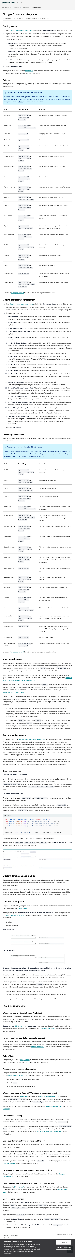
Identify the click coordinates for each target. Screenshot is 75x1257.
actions (20, 102)
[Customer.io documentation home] (9, 3)
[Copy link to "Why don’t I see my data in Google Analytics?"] (43, 1013)
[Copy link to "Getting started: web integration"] (36, 300)
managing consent (17, 293)
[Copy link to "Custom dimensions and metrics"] (37, 876)
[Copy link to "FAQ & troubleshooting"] (27, 1006)
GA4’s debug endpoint (54, 1106)
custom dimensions (37, 1047)
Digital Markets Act (25, 908)
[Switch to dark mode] (17, 2)
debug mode (25, 1060)
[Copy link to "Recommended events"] (27, 735)
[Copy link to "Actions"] (11, 80)
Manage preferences (64, 1247)
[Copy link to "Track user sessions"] (22, 771)
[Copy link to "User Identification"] (23, 659)
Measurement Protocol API (49, 1097)
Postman (6, 1109)
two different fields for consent (14, 915)
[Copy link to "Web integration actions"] (25, 434)
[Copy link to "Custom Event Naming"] (24, 1116)
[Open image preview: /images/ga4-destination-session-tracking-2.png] (37, 867)
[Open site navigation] (2, 7)
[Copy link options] (22, 18)
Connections (25, 7)
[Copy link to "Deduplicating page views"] (27, 1199)
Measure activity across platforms (15, 692)
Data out (16, 7)
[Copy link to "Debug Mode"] (15, 1056)
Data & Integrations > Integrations (21, 30)
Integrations (8, 7)
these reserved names (16, 1075)
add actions (29, 71)
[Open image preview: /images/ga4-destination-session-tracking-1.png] (37, 855)
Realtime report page (47, 1028)
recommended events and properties (32, 739)
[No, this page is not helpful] (8, 1238)
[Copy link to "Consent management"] (26, 902)
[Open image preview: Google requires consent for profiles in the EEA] (37, 940)
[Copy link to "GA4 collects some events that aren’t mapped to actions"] (53, 1170)
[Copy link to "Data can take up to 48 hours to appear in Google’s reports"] (55, 1183)
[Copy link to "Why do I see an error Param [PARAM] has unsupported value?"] (58, 1093)
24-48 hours (19, 1026)
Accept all (63, 1242)
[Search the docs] (21, 2)
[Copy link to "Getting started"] (19, 26)
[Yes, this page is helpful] (4, 1238)
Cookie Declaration (17, 1249)
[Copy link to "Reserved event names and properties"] (37, 1069)
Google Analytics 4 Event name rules (49, 1131)
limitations (24, 1097)
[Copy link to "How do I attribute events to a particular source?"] (46, 1038)
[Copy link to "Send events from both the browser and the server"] (48, 1141)
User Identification (9, 1163)
